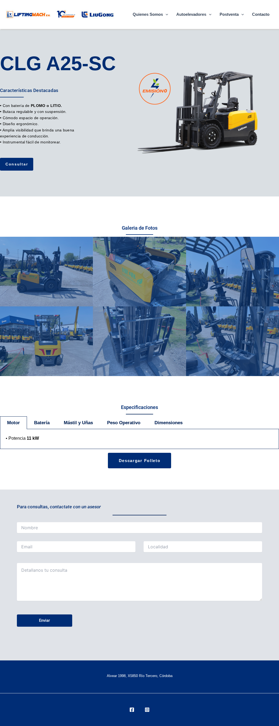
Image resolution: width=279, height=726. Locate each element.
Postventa (229, 14)
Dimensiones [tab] (168, 422)
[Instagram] (147, 710)
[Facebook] (132, 710)
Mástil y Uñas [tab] (78, 422)
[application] (165, 14)
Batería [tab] (42, 422)
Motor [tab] (13, 422)
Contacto (260, 14)
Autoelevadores (191, 14)
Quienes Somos (148, 14)
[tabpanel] (139, 439)
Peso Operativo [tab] (123, 422)
